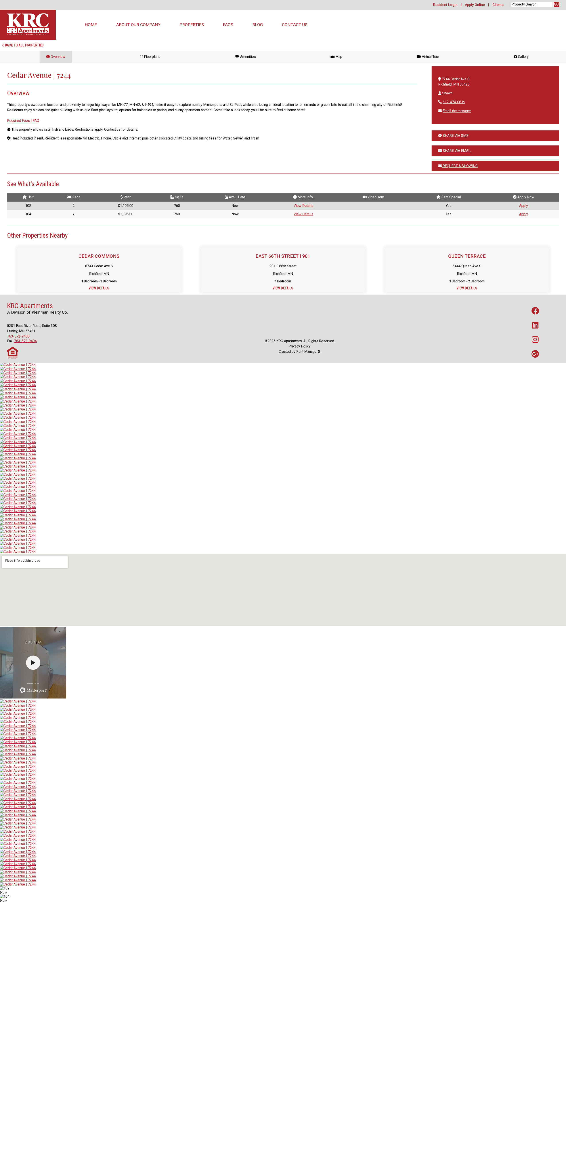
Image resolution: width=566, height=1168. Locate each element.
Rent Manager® (308, 351)
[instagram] (535, 339)
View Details (303, 206)
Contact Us (294, 24)
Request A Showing (460, 166)
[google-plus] (535, 354)
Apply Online (475, 5)
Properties (192, 24)
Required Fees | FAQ (23, 120)
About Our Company (138, 24)
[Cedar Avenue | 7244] (18, 365)
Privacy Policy (300, 346)
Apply (523, 206)
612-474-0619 (454, 102)
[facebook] (535, 310)
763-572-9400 (18, 336)
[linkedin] (535, 325)
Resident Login (445, 5)
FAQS (228, 24)
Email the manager (457, 111)
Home (91, 24)
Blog (257, 24)
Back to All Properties (24, 45)
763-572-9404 (25, 341)
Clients (498, 5)
